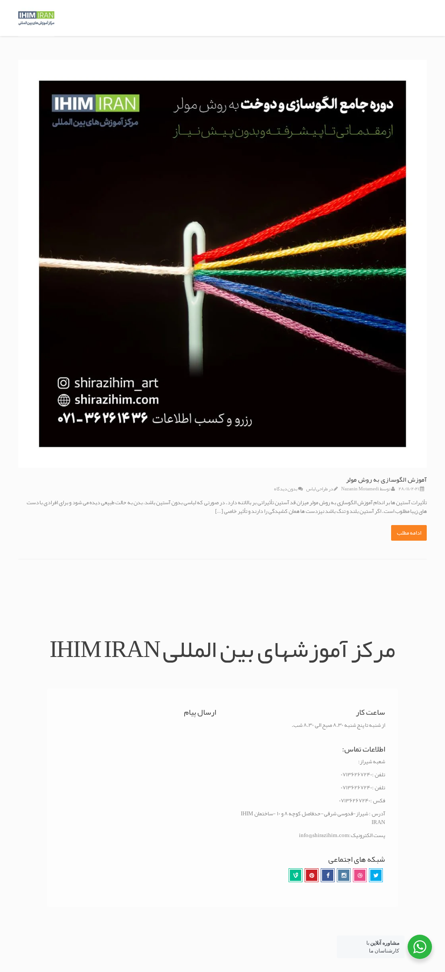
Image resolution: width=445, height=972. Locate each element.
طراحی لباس (317, 488)
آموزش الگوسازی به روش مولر (386, 479)
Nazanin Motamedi (360, 488)
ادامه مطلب (409, 533)
